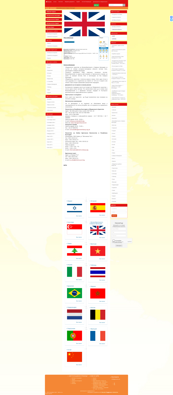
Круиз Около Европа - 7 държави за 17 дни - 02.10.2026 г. (117, 87)
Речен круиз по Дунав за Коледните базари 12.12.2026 (118, 69)
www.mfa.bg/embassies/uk (78, 123)
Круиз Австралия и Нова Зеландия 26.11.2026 (118, 57)
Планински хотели (51, 107)
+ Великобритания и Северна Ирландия (96, 223)
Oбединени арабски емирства (117, 164)
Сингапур (114, 173)
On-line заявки (115, 11)
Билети (114, 24)
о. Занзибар (50, 81)
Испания (49, 73)
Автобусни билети (116, 20)
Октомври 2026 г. (51, 122)
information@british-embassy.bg (79, 150)
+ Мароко (93, 286)
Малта (113, 158)
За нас (55, 1)
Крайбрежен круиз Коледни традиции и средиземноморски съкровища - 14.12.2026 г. (118, 93)
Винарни (49, 99)
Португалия (115, 168)
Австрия (114, 107)
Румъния (114, 171)
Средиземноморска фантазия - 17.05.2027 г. (119, 73)
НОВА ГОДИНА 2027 (52, 49)
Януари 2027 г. (50, 130)
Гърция (49, 64)
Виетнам (114, 125)
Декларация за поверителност (100, 1)
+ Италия (69, 265)
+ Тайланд (93, 265)
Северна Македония (52, 84)
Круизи (49, 43)
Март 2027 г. (50, 136)
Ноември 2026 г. (51, 125)
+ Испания (93, 201)
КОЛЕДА (50, 40)
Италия (49, 76)
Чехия (113, 190)
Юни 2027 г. (50, 144)
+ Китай (68, 350)
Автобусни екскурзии (52, 33)
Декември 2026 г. (51, 128)
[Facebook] (171, 17)
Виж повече (79, 216)
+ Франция (93, 329)
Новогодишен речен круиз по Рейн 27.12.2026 (119, 82)
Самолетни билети (116, 17)
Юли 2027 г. (50, 147)
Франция (114, 182)
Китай (113, 144)
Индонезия (50, 70)
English (78, 1)
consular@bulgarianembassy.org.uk (80, 129)
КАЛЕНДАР (50, 114)
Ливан (113, 153)
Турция (49, 92)
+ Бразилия (70, 286)
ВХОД (114, 215)
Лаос (113, 150)
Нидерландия (115, 184)
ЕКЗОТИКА (115, 33)
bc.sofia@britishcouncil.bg (77, 160)
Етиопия (114, 201)
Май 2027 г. (50, 142)
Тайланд (49, 87)
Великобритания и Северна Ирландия (118, 121)
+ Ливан (69, 243)
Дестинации (115, 104)
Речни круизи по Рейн (117, 66)
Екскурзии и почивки (117, 14)
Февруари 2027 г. (51, 133)
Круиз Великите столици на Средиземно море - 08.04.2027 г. (119, 99)
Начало (49, 2)
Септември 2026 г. (51, 119)
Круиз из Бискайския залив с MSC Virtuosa (119, 50)
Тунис (48, 89)
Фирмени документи (69, 1)
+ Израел (69, 201)
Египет (48, 67)
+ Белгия (92, 307)
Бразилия (114, 118)
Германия (114, 128)
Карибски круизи (116, 53)
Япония (114, 198)
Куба (113, 147)
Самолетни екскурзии (52, 36)
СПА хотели (50, 110)
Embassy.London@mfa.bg (77, 121)
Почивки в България (53, 96)
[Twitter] (171, 20)
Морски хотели (50, 104)
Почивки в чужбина (52, 62)
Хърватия (114, 187)
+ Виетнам (93, 244)
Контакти (61, 1)
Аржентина (114, 112)
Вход (96, 5)
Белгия (113, 115)
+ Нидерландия (71, 307)
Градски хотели (50, 102)
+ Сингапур (70, 222)
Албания (114, 110)
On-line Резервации (86, 1)
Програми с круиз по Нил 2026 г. (118, 46)
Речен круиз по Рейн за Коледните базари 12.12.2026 (118, 78)
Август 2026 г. (50, 117)
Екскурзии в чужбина (53, 31)
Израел (114, 136)
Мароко (114, 161)
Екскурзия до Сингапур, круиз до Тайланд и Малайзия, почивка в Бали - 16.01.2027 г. (119, 62)
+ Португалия (70, 328)
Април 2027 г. (50, 139)
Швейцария (115, 193)
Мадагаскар (50, 78)
